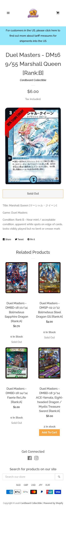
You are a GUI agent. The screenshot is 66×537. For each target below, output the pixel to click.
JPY (40, 485)
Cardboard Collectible (33, 80)
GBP (26, 485)
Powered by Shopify (53, 503)
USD (33, 485)
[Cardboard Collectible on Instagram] (36, 458)
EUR (48, 485)
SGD (18, 485)
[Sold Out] (16, 342)
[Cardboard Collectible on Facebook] (29, 458)
